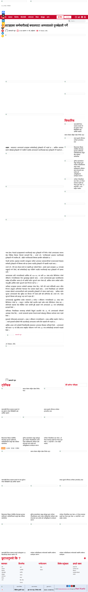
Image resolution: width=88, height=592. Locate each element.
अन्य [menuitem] (48, 17)
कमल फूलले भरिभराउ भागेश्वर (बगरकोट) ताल (79, 140)
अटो (21, 567)
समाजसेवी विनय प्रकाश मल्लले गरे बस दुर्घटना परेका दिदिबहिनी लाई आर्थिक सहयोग (78, 127)
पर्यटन (21, 574)
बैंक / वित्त (22, 580)
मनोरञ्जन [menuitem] (31, 17)
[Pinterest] (2, 30)
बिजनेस (3, 570)
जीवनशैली (4, 572)
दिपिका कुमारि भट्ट (19, 590)
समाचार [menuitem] (10, 17)
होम (2, 566)
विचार (3, 578)
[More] (2, 26)
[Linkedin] (2, 33)
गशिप (41, 567)
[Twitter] (69, 586)
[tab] (3, 448)
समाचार (3, 568)
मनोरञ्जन (3, 576)
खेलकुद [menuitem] (43, 17)
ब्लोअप (41, 569)
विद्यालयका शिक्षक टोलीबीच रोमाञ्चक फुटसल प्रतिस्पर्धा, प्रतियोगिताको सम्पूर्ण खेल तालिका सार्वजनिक (13, 516)
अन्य (2, 579)
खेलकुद (3, 574)
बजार (21, 577)
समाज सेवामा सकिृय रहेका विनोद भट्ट (74, 135)
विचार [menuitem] (37, 17)
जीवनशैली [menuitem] (23, 17)
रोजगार (21, 582)
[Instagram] (74, 586)
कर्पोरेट (21, 572)
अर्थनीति (21, 569)
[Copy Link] (2, 36)
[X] (2, 15)
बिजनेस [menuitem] (16, 17)
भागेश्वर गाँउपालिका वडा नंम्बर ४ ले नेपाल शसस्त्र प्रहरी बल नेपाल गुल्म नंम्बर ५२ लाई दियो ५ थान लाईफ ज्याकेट (72, 516)
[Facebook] (2, 12)
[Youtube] (72, 586)
